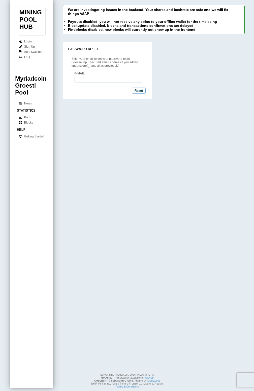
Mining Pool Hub (30, 19)
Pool (27, 117)
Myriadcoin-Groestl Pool (32, 85)
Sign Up (29, 46)
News (28, 103)
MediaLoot (153, 380)
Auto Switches (33, 52)
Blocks (28, 122)
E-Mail (79, 73)
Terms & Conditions (127, 386)
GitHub (149, 377)
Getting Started (34, 136)
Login (28, 41)
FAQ (27, 57)
